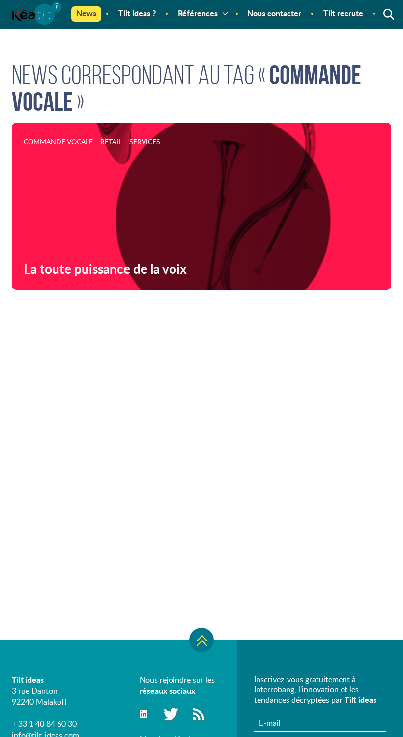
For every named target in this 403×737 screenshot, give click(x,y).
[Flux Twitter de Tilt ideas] (169, 713)
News (86, 13)
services (144, 141)
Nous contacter (274, 13)
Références (198, 13)
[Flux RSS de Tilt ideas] (198, 713)
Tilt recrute (343, 13)
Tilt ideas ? (137, 13)
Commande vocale (58, 141)
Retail (111, 141)
